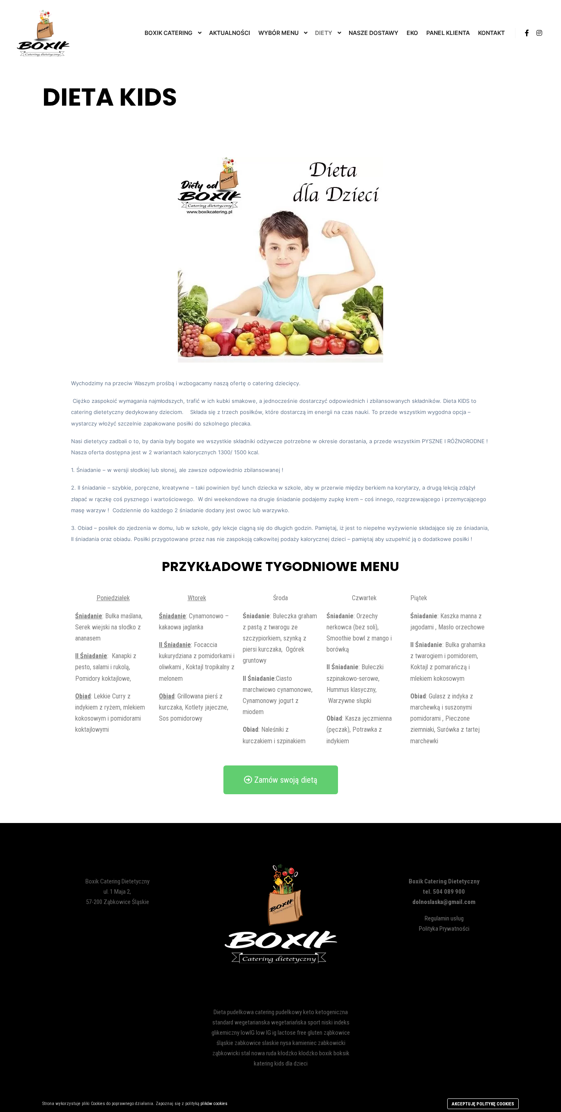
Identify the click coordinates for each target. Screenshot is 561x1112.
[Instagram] (539, 33)
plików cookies (214, 1103)
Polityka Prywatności (444, 928)
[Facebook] (527, 33)
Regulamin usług (444, 918)
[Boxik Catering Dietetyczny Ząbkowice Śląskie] (43, 33)
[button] (280, 779)
